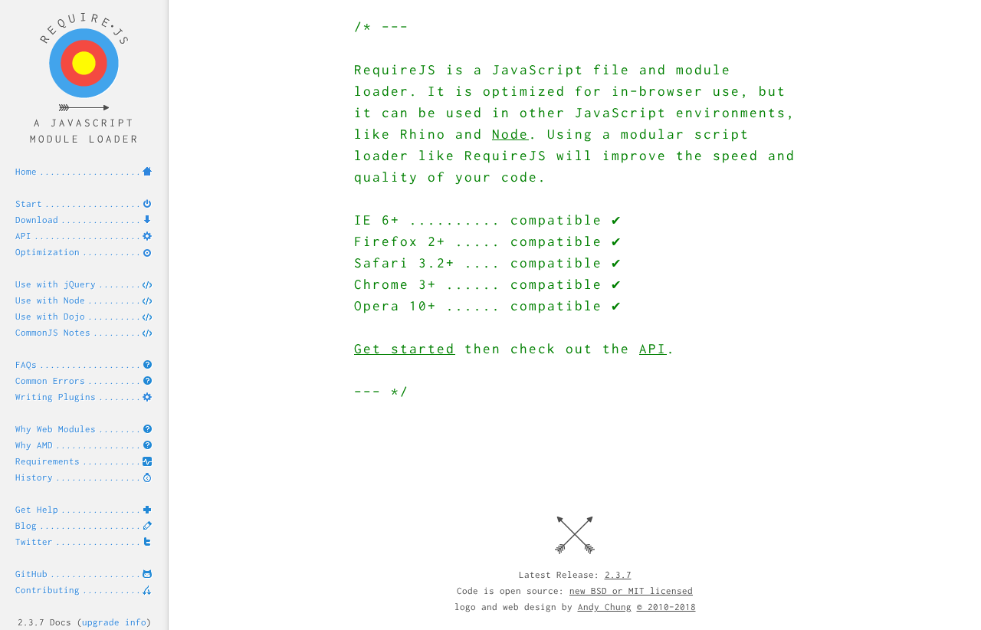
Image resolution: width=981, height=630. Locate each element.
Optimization (47, 252)
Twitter (34, 541)
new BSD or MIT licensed (631, 591)
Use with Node (50, 300)
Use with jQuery (55, 284)
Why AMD (34, 445)
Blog (26, 525)
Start (28, 203)
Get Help (36, 509)
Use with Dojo (50, 316)
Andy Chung (605, 607)
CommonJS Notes (52, 332)
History (34, 477)
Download (36, 220)
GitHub (31, 574)
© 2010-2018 (666, 607)
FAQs (26, 364)
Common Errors (50, 381)
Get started (404, 348)
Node (510, 133)
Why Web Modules (55, 429)
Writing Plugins (55, 397)
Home (26, 171)
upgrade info (114, 622)
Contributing (47, 590)
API (23, 236)
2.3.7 (618, 574)
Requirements (47, 461)
